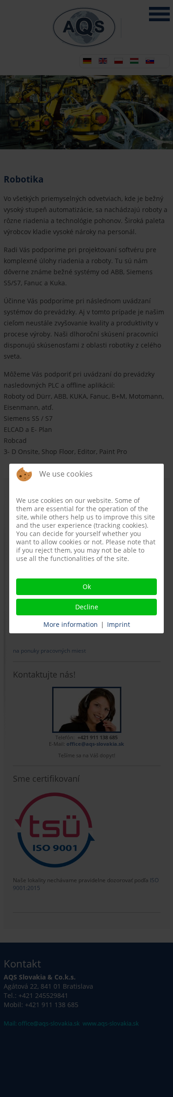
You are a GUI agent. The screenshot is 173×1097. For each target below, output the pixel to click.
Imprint (118, 624)
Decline (86, 606)
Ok (87, 586)
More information (70, 624)
